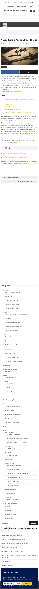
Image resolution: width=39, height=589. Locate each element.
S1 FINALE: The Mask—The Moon (12, 535)
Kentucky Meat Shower (10, 369)
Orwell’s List (8, 104)
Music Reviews (10, 463)
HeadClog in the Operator (13, 406)
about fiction (9, 506)
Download (23, 153)
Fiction (5, 335)
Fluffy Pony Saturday (11, 345)
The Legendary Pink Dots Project (17, 473)
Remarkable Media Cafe (12, 414)
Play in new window (13, 153)
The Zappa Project (13, 485)
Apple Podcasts (12, 157)
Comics (5, 290)
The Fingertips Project (12, 357)
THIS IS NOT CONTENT (10, 504)
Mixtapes (8, 319)
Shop (30, 6)
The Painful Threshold (12, 422)
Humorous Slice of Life (12, 304)
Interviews (6, 365)
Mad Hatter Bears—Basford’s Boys (13, 551)
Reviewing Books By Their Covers (17, 439)
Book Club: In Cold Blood (10, 547)
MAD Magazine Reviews (14, 449)
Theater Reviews (10, 494)
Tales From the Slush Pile (26, 181)
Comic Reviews (10, 447)
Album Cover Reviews (14, 465)
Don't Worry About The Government (16, 314)
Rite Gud (4, 67)
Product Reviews (10, 490)
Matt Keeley (25, 43)
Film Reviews (9, 453)
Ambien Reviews (12, 455)
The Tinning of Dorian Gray (13, 361)
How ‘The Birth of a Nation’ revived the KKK (18, 112)
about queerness (10, 514)
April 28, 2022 (13, 43)
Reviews (5, 430)
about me (8, 510)
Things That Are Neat (11, 331)
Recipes (5, 426)
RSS (25, 157)
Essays (5, 312)
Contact (21, 3)
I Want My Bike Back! (11, 308)
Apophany (8, 371)
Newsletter (10, 6)
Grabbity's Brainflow (13, 435)
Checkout (13, 3)
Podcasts (6, 404)
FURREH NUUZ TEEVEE (12, 300)
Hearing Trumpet (7, 565)
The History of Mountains (12, 110)
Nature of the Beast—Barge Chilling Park (15, 543)
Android (20, 157)
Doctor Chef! (9, 296)
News (4, 396)
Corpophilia (8, 337)
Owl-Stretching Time (9, 400)
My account (29, 3)
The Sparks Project (13, 481)
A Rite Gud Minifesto (11, 177)
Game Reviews (9, 459)
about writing (9, 518)
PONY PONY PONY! (12, 500)
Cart (6, 3)
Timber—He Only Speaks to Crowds (13, 539)
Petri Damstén (16, 92)
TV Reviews (8, 498)
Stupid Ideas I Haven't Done (13, 327)
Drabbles (8, 341)
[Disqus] (19, 210)
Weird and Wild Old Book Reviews (18, 443)
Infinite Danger (9, 410)
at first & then (9, 107)
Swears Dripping (10, 353)
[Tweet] (29, 72)
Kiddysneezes (11, 388)
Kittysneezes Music (11, 377)
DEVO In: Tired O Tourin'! (12, 292)
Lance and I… (9, 349)
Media (5, 375)
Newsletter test (21, 6)
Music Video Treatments (12, 323)
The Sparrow (6, 561)
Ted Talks (10, 392)
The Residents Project (14, 477)
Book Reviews (9, 432)
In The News (11, 384)
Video (7, 382)
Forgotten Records (13, 469)
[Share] (10, 72)
